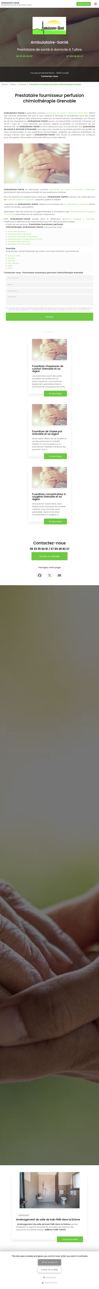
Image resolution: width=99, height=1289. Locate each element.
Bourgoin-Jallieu (14, 256)
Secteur (13, 84)
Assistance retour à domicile (19, 241)
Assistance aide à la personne (19, 234)
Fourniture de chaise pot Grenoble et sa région (47, 433)
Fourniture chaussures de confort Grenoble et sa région (47, 368)
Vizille (10, 266)
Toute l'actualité (84, 1239)
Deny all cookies (50, 1269)
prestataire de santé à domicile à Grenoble (66, 113)
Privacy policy (50, 1283)
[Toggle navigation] (95, 4)
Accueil (5, 84)
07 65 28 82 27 (74, 56)
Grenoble (22, 84)
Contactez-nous (49, 76)
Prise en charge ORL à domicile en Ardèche (56, 1219)
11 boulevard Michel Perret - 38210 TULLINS (49, 73)
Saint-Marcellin (13, 263)
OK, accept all (50, 1262)
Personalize (50, 1277)
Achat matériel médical (17, 231)
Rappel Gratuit (83, 4)
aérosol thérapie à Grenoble (79, 219)
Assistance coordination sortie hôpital (22, 237)
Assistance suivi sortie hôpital (19, 244)
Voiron (10, 268)
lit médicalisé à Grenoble (76, 204)
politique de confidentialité (80, 310)
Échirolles (11, 258)
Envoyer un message (49, 556)
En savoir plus (55, 393)
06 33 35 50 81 (24, 56)
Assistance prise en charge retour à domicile (25, 239)
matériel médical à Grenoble (20, 199)
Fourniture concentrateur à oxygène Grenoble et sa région (49, 496)
